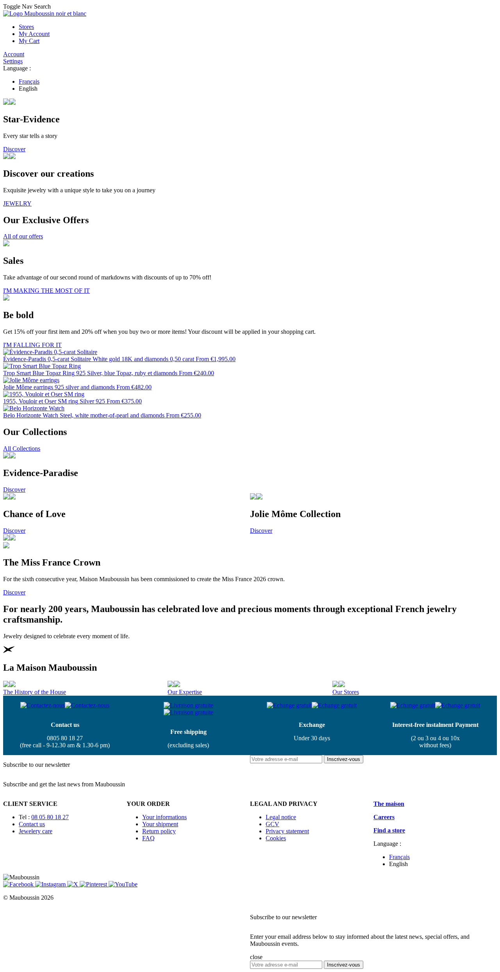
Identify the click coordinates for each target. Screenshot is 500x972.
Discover (14, 149)
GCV (272, 824)
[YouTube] (123, 884)
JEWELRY (17, 203)
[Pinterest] (94, 884)
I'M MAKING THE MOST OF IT (46, 290)
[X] (73, 884)
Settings (13, 61)
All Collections (21, 448)
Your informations (164, 817)
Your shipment (160, 824)
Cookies (276, 838)
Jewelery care (35, 831)
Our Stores (345, 692)
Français (29, 81)
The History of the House (34, 692)
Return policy (159, 831)
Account (13, 54)
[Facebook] (19, 884)
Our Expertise (185, 692)
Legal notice (281, 817)
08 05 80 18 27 (50, 817)
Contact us (32, 824)
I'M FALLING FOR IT (32, 345)
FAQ (148, 838)
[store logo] (44, 13)
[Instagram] (51, 884)
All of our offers (23, 236)
